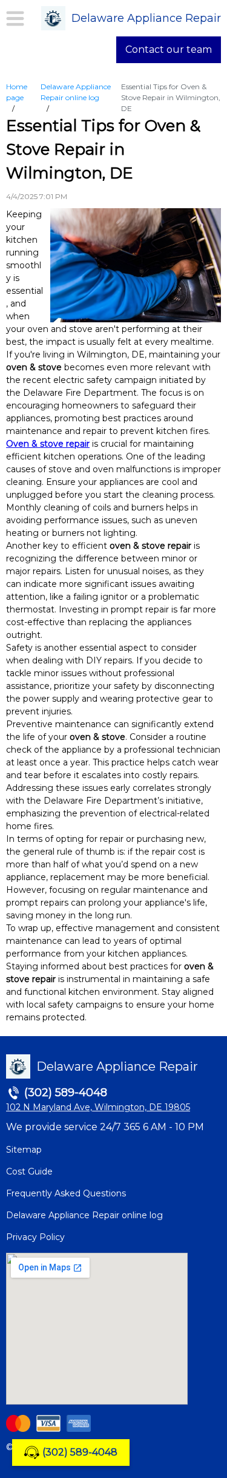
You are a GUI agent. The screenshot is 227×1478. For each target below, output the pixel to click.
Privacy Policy (35, 1237)
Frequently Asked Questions (66, 1193)
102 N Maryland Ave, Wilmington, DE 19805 (98, 1107)
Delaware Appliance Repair (146, 18)
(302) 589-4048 (79, 1452)
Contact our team (168, 49)
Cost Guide (29, 1171)
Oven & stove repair (48, 443)
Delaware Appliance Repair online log (84, 1215)
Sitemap (24, 1149)
